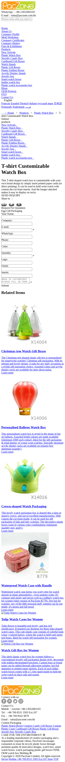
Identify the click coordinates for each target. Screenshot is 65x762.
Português (6, 106)
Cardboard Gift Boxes (13, 61)
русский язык (45, 103)
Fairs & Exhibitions (11, 46)
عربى (28, 106)
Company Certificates (12, 40)
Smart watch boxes (11, 79)
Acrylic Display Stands (13, 73)
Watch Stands (8, 64)
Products (5, 49)
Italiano (33, 103)
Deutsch (24, 103)
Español (15, 103)
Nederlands (18, 106)
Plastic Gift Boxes (10, 67)
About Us (6, 31)
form (50, 759)
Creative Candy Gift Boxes (38, 725)
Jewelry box (7, 76)
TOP (55, 759)
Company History (10, 43)
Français (5, 103)
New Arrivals (8, 52)
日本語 (58, 103)
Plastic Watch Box (11, 55)
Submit (5, 285)
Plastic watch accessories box (16, 85)
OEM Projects (8, 91)
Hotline (28, 759)
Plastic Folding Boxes (12, 70)
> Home (7, 112)
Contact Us (7, 97)
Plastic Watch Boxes (12, 725)
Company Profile (10, 34)
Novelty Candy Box (12, 58)
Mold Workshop (9, 37)
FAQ (4, 94)
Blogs (4, 88)
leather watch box (10, 82)
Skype (4, 759)
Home (4, 28)
